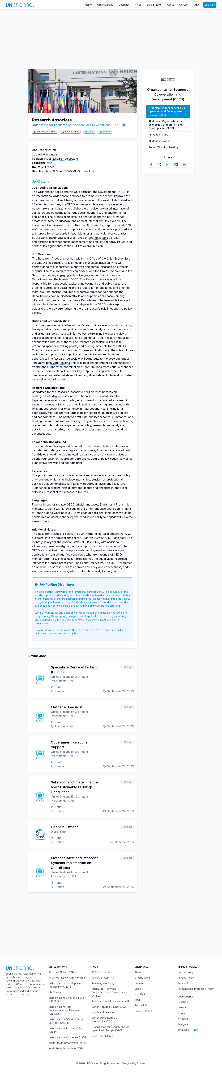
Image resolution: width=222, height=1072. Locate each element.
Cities (138, 4)
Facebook (183, 1001)
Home (88, 4)
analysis (79, 267)
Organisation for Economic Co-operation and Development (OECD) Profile (167, 111)
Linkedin (182, 1007)
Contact (183, 4)
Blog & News (154, 4)
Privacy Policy (186, 977)
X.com (181, 1013)
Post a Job (141, 1005)
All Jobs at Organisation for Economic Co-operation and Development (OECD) (166, 125)
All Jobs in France (159, 140)
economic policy (99, 237)
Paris (90, 131)
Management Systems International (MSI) (104, 1019)
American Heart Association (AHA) (111, 1001)
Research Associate (65, 158)
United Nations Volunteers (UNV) (67, 1037)
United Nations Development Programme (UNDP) (65, 985)
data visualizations (58, 362)
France (106, 131)
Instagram (183, 1018)
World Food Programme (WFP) (66, 1048)
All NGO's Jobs (100, 972)
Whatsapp (183, 1029)
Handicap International (104, 1012)
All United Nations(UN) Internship (67, 977)
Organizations (105, 4)
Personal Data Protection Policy (196, 988)
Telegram (183, 1024)
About (170, 4)
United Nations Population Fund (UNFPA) (66, 1030)
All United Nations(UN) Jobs (64, 972)
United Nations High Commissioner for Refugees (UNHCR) (64, 1010)
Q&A (196, 4)
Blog (137, 999)
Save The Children (102, 1035)
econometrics (47, 417)
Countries (124, 4)
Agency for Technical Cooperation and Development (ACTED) (109, 992)
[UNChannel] (20, 4)
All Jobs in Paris (158, 134)
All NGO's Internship (103, 977)
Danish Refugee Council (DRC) (109, 1006)
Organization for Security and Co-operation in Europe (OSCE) (111, 1028)
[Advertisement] (104, 37)
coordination (106, 296)
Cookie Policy (186, 972)
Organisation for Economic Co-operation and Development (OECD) (76, 125)
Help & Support (143, 1010)
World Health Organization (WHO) (68, 1042)
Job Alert (210, 4)
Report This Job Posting (163, 147)
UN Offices (55, 992)
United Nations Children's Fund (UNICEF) (66, 999)
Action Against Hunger (104, 983)
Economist (121, 258)
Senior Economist (43, 275)
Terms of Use (185, 983)
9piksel (141, 1063)
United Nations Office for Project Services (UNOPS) (67, 1021)
